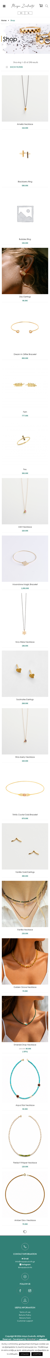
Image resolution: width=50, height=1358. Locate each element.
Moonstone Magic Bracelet (25, 584)
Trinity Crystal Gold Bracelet (25, 814)
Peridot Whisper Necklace (25, 1162)
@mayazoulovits (25, 1267)
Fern (25, 412)
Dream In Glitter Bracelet (25, 354)
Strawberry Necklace (25, 757)
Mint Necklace (25, 527)
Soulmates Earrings (25, 699)
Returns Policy (25, 1315)
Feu (25, 469)
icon (25, 1246)
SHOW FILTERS (16, 67)
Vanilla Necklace (25, 929)
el (28, 13)
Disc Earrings (25, 296)
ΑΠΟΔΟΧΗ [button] (25, 1354)
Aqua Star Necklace (25, 1105)
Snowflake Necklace (25, 642)
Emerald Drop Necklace (25, 1044)
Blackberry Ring (25, 181)
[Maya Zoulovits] (23, 6)
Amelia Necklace (25, 124)
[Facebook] (20, 1291)
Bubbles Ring (25, 239)
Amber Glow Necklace (25, 1220)
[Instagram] (29, 1291)
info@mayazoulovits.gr (25, 1261)
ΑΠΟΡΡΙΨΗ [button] (37, 1354)
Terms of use (25, 1312)
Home (4, 20)
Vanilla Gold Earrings (25, 872)
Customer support (25, 1321)
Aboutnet (31, 1339)
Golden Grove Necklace (25, 987)
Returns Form (25, 1318)
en (21, 13)
